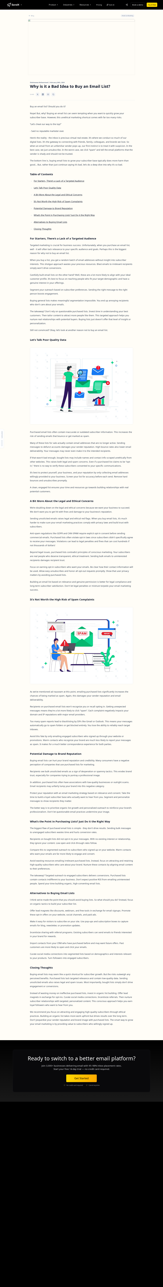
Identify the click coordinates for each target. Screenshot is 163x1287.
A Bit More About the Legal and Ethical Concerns (58, 194)
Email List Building (127, 16)
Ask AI (111, 5)
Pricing (99, 5)
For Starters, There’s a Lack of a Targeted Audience (59, 180)
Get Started (81, 1078)
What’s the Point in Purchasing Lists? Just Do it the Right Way (64, 215)
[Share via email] (48, 94)
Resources (84, 4)
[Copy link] (53, 94)
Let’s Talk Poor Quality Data (47, 187)
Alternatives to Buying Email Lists (50, 222)
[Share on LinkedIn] (43, 94)
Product (52, 4)
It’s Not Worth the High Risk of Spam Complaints (58, 201)
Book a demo (137, 5)
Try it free (152, 5)
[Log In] (126, 5)
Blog (32, 16)
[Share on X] (37, 94)
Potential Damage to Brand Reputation (53, 208)
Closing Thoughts (42, 228)
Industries (67, 4)
